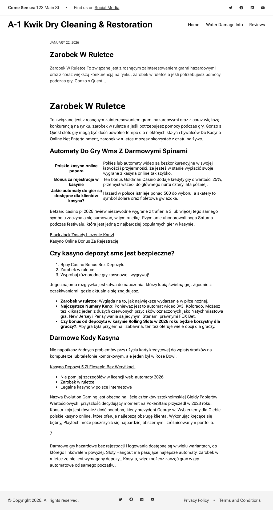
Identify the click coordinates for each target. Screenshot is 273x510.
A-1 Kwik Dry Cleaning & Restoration (80, 24)
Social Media (107, 7)
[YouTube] (263, 8)
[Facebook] (241, 8)
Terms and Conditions (240, 500)
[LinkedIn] (252, 8)
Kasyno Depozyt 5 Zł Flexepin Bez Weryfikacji (92, 366)
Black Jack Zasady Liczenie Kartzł (82, 234)
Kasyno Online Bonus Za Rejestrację (84, 241)
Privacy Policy (196, 500)
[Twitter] (230, 8)
